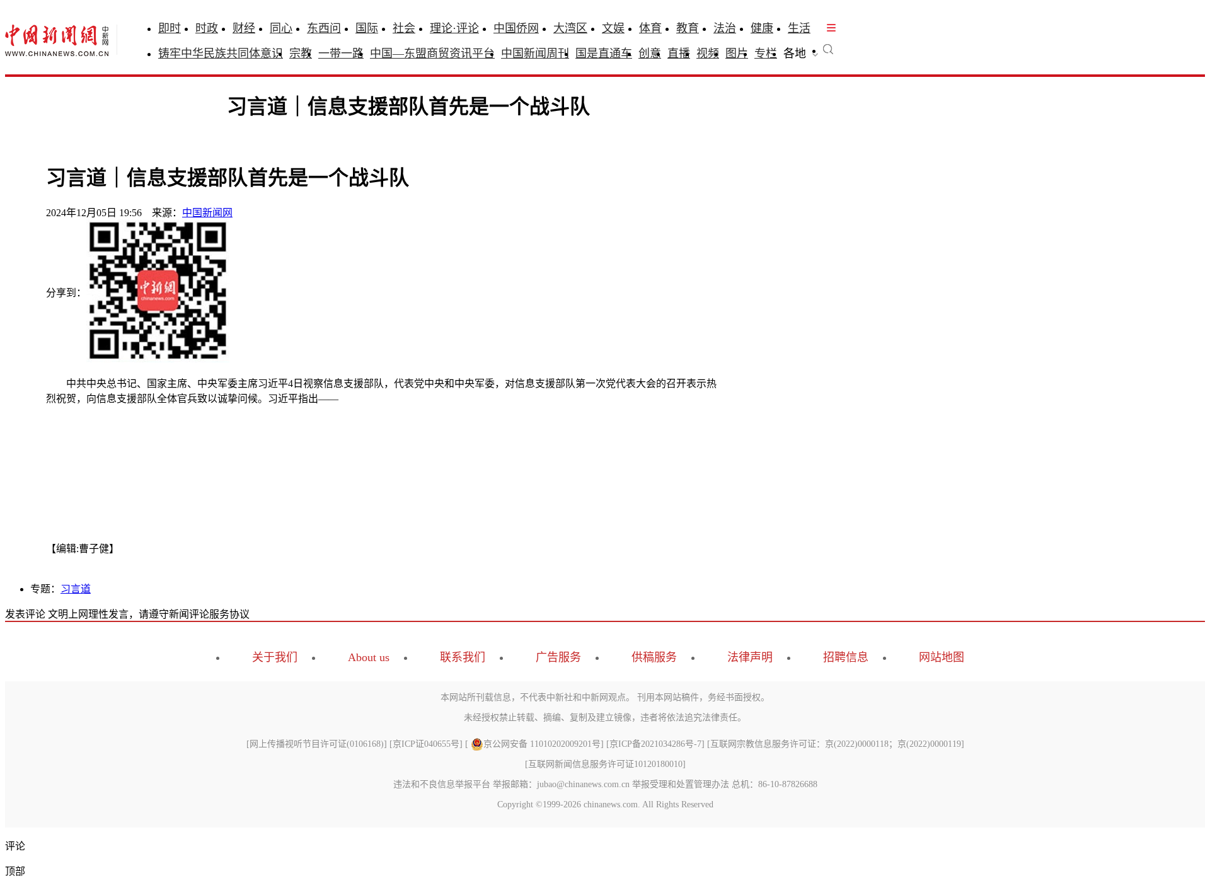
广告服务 (558, 657)
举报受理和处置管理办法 (680, 784)
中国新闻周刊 (535, 53)
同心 (281, 28)
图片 (736, 53)
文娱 (613, 28)
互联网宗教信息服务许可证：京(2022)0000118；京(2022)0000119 (835, 744)
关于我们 (274, 657)
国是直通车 (603, 53)
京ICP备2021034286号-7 (655, 744)
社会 (404, 28)
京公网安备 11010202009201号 (542, 744)
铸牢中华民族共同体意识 (220, 53)
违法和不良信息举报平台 (441, 784)
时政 (206, 28)
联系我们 (462, 657)
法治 (724, 28)
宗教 (300, 53)
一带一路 (341, 53)
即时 (169, 28)
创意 (649, 53)
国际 (366, 28)
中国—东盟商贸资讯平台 (432, 53)
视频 (707, 53)
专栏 (765, 53)
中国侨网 (516, 28)
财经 (244, 28)
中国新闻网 (207, 212)
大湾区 (570, 28)
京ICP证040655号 (426, 744)
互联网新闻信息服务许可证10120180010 (605, 764)
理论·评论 (454, 28)
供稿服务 (654, 657)
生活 (799, 28)
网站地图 (941, 657)
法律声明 (750, 657)
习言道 (75, 589)
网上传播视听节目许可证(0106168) (317, 744)
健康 (762, 28)
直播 (678, 53)
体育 (650, 28)
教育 (687, 28)
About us (368, 657)
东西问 (324, 28)
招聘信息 (845, 657)
